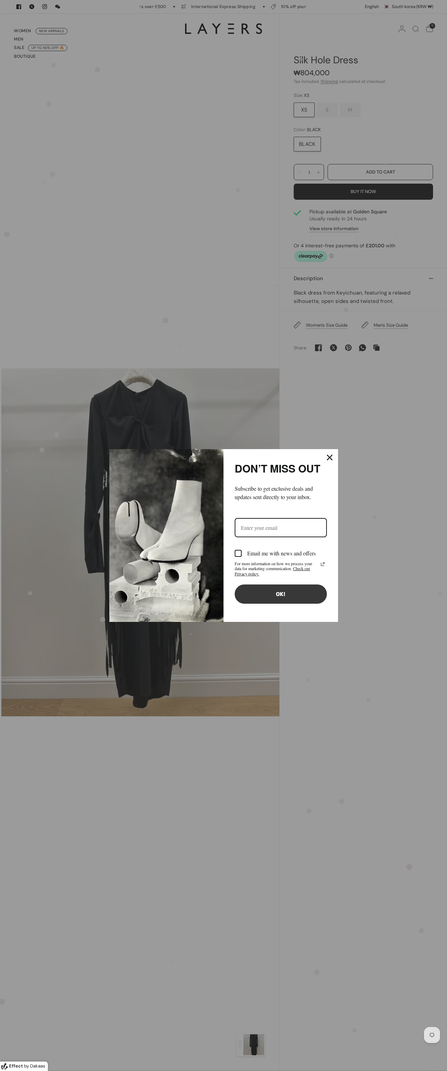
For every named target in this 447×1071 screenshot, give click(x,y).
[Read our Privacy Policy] (322, 564)
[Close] (329, 457)
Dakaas (37, 1066)
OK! (280, 594)
